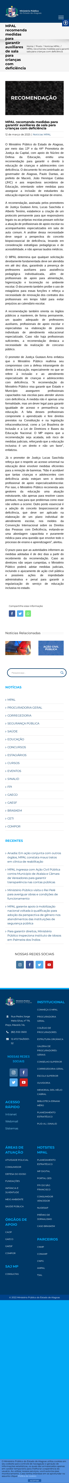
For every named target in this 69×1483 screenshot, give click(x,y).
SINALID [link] (13, 779)
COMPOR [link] (14, 826)
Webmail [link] (11, 1121)
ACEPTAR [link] (34, 1481)
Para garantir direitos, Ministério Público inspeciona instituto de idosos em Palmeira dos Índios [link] (34, 935)
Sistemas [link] (11, 1128)
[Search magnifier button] (62, 672)
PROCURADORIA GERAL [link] (24, 707)
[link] (23, 11)
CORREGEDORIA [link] (19, 715)
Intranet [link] (11, 1114)
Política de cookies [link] (27, 1476)
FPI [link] (9, 786)
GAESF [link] (12, 802)
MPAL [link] (11, 699)
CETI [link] (10, 818)
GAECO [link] (12, 794)
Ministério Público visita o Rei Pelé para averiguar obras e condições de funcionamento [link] (32, 894)
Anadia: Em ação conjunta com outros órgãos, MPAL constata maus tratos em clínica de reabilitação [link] (34, 857)
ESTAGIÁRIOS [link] (17, 755)
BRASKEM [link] (14, 810)
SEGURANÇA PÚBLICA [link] (23, 723)
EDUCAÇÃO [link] (15, 739)
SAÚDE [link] (12, 731)
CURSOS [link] (13, 763)
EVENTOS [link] (14, 771)
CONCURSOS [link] (16, 747)
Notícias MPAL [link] (42, 134)
